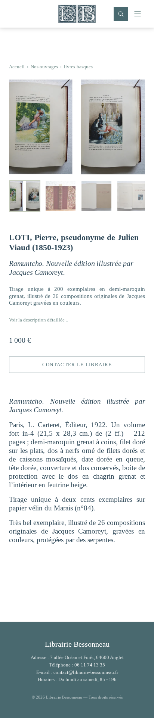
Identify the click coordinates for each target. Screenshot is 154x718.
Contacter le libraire (77, 364)
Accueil (17, 66)
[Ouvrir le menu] (137, 13)
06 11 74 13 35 (89, 665)
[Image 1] (24, 196)
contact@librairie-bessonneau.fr (85, 672)
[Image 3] (96, 196)
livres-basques (78, 66)
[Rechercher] (120, 13)
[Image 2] (60, 196)
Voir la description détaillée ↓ (38, 320)
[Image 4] (132, 196)
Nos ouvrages (44, 66)
